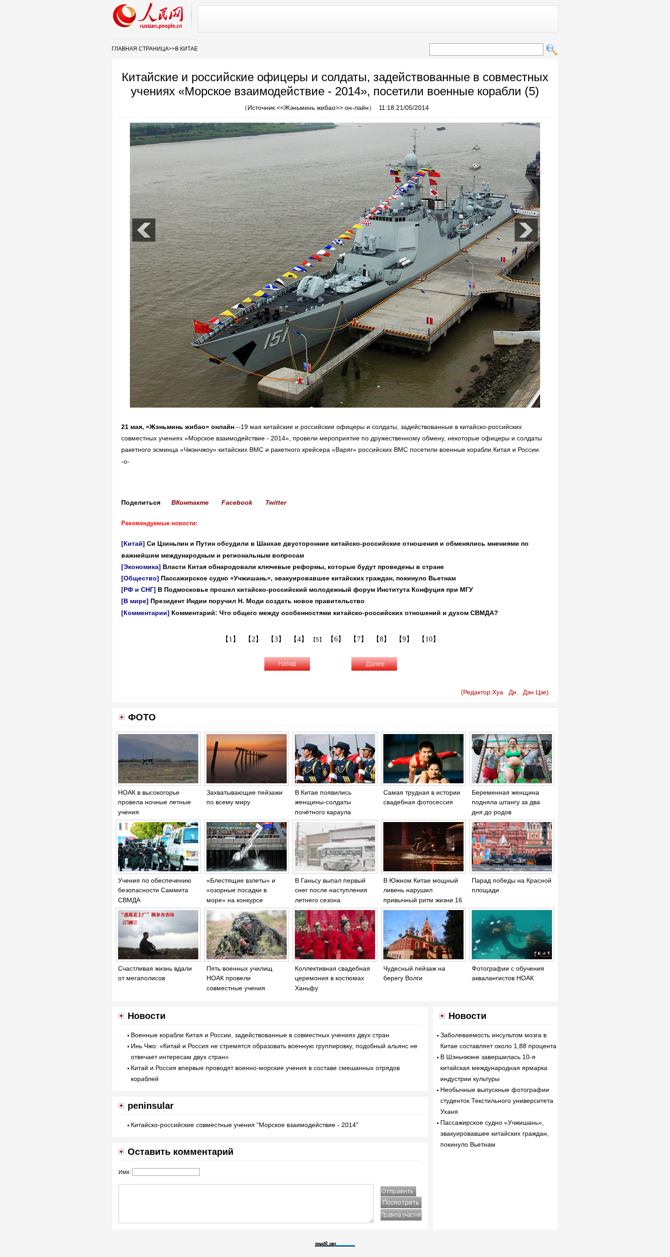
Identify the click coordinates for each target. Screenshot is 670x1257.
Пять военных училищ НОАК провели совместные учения (239, 978)
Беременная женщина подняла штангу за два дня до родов (506, 802)
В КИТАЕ (186, 49)
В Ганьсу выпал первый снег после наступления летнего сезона (331, 890)
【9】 (404, 639)
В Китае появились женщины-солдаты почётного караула (323, 802)
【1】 (231, 639)
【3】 (276, 639)
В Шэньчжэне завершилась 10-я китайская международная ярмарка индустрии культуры (493, 1067)
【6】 (336, 639)
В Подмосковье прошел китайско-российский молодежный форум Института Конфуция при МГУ (315, 589)
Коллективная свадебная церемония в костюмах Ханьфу (332, 978)
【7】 (359, 639)
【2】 (253, 639)
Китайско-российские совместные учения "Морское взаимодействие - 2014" (244, 1124)
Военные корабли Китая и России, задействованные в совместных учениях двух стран (260, 1035)
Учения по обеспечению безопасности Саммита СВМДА (154, 890)
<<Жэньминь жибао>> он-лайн (323, 107)
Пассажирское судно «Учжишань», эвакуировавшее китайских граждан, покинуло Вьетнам (308, 578)
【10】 (429, 639)
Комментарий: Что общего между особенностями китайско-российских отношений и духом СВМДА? (335, 612)
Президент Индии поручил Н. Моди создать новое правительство (257, 601)
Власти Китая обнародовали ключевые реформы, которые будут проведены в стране (303, 566)
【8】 (381, 639)
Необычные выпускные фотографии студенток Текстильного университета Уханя (496, 1100)
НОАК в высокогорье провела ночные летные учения (154, 802)
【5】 (317, 639)
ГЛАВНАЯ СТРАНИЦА (140, 49)
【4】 (299, 639)
